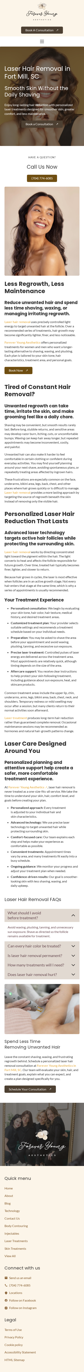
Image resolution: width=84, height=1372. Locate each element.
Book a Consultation (39, 124)
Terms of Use (13, 1329)
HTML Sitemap (14, 1360)
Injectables (11, 1233)
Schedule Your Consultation (27, 1089)
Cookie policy (13, 1345)
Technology (12, 1211)
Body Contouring (16, 1226)
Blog (7, 1203)
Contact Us (12, 1218)
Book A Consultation (39, 30)
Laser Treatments (16, 1241)
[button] (42, 915)
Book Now (16, 370)
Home (8, 1188)
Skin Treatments (15, 1248)
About (8, 1195)
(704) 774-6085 (42, 178)
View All (10, 1256)
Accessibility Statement (20, 1352)
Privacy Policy (13, 1337)
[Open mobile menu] (42, 41)
